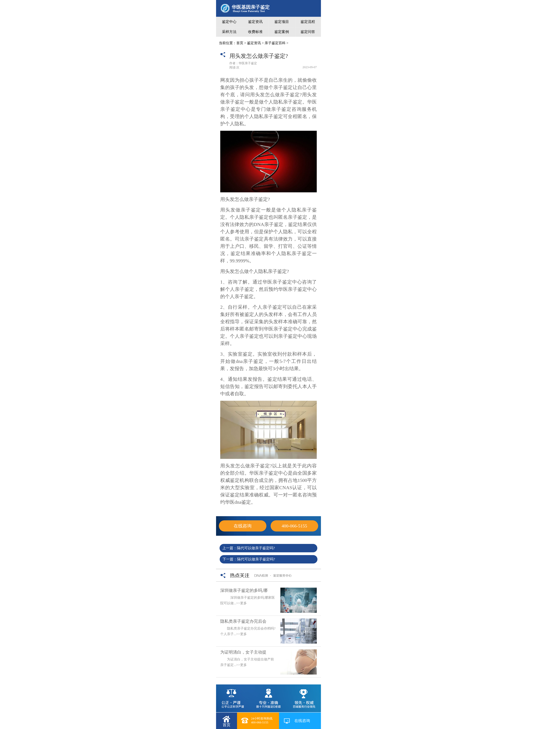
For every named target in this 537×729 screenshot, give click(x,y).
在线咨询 (243, 525)
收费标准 (255, 32)
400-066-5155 (294, 525)
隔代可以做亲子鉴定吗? (256, 548)
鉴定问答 (308, 32)
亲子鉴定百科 (275, 43)
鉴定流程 (308, 22)
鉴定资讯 (255, 22)
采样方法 (229, 32)
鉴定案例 (281, 32)
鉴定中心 (229, 22)
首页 (239, 43)
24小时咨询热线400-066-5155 (262, 720)
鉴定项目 (281, 22)
